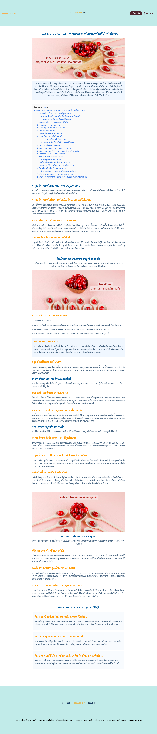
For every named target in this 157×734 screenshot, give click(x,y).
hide (45, 107)
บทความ (13, 13)
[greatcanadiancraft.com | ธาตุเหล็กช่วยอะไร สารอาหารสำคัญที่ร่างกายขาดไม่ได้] (78, 13)
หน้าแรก (5, 13)
